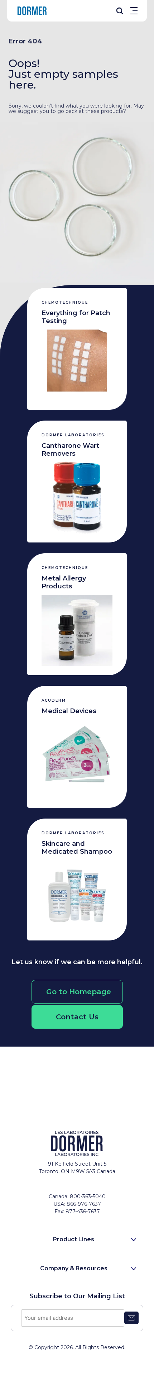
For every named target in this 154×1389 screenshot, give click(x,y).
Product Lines (73, 1239)
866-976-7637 (84, 1204)
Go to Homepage (78, 991)
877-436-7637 (83, 1211)
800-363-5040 (88, 1196)
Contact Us (77, 1017)
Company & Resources (73, 1268)
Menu (134, 10)
